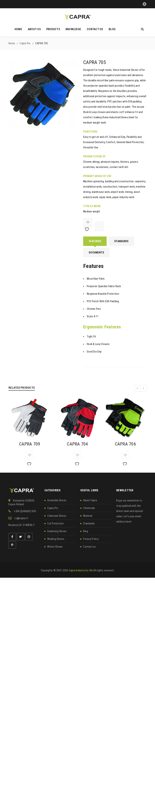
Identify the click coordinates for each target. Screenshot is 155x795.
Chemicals (89, 508)
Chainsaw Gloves (56, 515)
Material (87, 515)
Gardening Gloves (57, 531)
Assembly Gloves (56, 500)
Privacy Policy (91, 538)
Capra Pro (25, 43)
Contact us (89, 546)
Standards (121, 241)
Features (95, 241)
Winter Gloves (55, 546)
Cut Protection (55, 523)
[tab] (95, 241)
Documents (96, 252)
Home (12, 43)
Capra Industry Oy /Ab (81, 570)
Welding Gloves (55, 538)
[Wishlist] (88, 222)
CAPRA (29, 444)
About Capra (90, 500)
